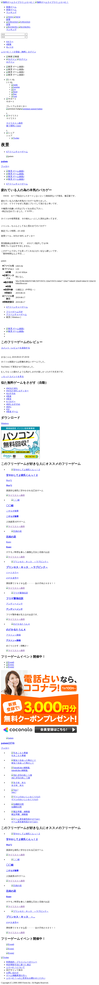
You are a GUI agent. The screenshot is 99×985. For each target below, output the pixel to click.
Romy (8, 542)
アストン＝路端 (13, 635)
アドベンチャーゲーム (16, 314)
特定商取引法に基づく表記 (18, 965)
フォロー (5, 166)
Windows (5, 423)
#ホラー (9, 42)
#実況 (8, 399)
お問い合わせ (12, 973)
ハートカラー (12, 572)
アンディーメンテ (14, 604)
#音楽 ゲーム (12, 411)
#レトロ (9, 47)
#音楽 (8, 396)
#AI (7, 409)
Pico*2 (9, 480)
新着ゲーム (11, 7)
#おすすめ (10, 393)
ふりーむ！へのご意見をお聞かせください (25, 978)
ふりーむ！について (15, 967)
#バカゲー (10, 401)
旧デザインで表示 (14, 970)
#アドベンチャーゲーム (17, 152)
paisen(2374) (7, 743)
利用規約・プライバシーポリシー (21, 962)
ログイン (32, 52)
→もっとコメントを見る (12, 376)
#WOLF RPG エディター (17, 391)
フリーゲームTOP (14, 312)
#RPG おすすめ (13, 404)
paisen (4, 161)
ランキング (11, 12)
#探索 (8, 44)
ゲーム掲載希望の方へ (16, 975)
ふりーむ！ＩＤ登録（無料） (14, 52)
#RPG (8, 407)
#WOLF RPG (12, 388)
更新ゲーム (11, 10)
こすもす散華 (12, 511)
